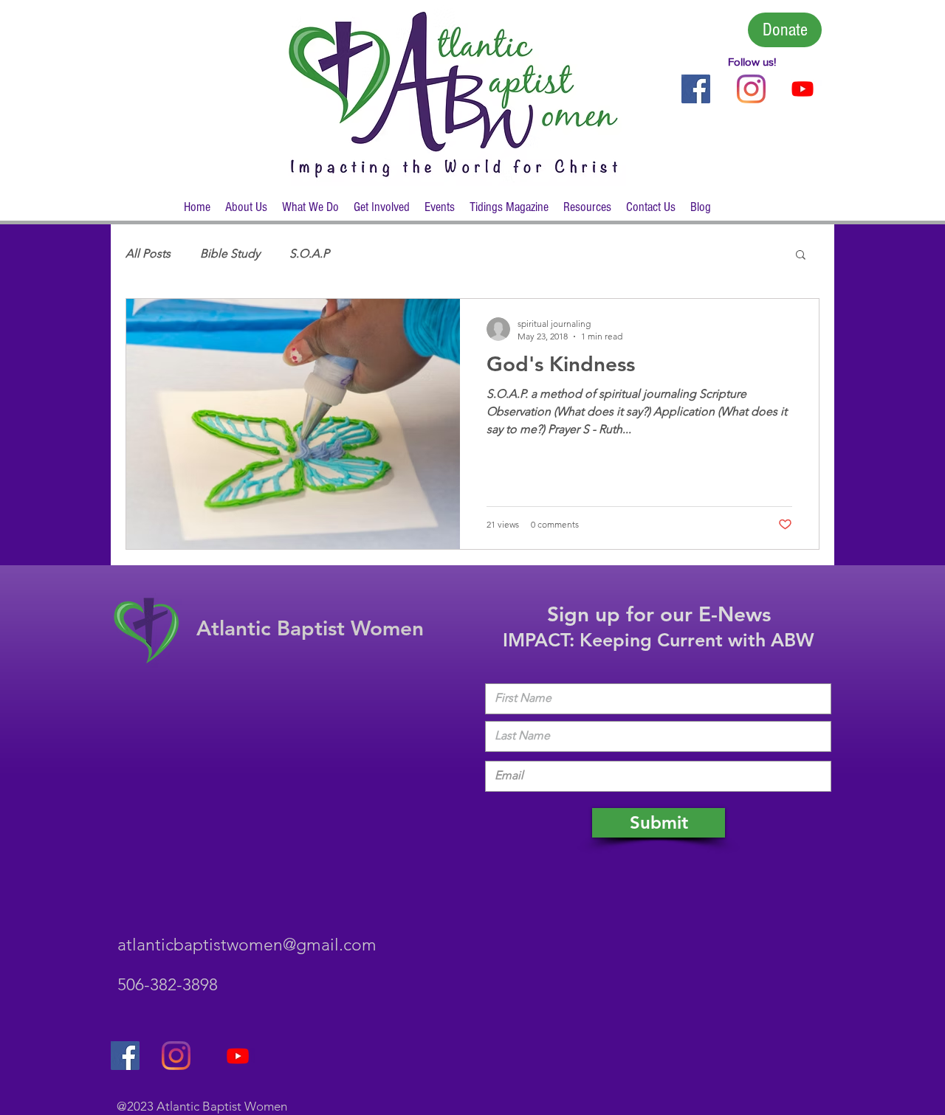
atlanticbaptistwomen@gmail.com (247, 945)
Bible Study (230, 253)
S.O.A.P (309, 253)
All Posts (148, 253)
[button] (246, 212)
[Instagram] (751, 89)
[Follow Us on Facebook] (695, 89)
